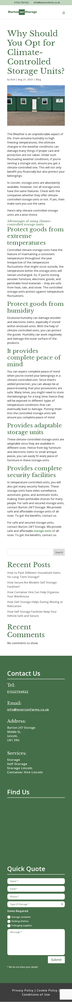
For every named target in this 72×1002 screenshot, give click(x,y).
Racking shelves (20, 921)
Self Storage (17, 764)
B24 (12, 79)
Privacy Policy (23, 990)
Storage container (21, 916)
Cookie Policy (47, 990)
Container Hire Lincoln (25, 772)
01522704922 (17, 692)
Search (59, 552)
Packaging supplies (22, 925)
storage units (43, 531)
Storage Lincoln (19, 768)
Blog (38, 79)
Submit (56, 960)
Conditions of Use (36, 994)
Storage (13, 760)
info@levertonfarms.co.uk (28, 709)
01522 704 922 (21, 2)
